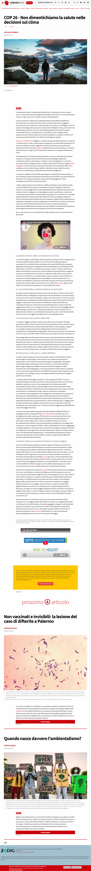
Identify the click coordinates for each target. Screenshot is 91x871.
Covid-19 (33, 8)
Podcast (23, 8)
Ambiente (18, 108)
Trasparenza (31, 852)
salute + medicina (53, 8)
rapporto (40, 148)
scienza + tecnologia (85, 8)
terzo (46, 457)
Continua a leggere (45, 722)
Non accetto (67, 867)
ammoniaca (37, 511)
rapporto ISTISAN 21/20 (25, 141)
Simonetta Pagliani (11, 32)
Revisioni (12, 26)
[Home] (15, 3)
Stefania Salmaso (11, 628)
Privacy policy (18, 852)
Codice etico (25, 852)
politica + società (75, 8)
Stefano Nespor (10, 745)
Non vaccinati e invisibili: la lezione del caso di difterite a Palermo (40, 619)
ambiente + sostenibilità (64, 8)
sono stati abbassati (48, 414)
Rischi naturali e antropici (42, 8)
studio (45, 470)
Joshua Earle (13, 86)
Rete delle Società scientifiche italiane (11, 8)
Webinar (28, 8)
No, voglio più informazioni (15, 870)
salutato (61, 283)
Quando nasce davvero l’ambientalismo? (42, 738)
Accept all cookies (76, 867)
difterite (20, 711)
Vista (6, 27)
